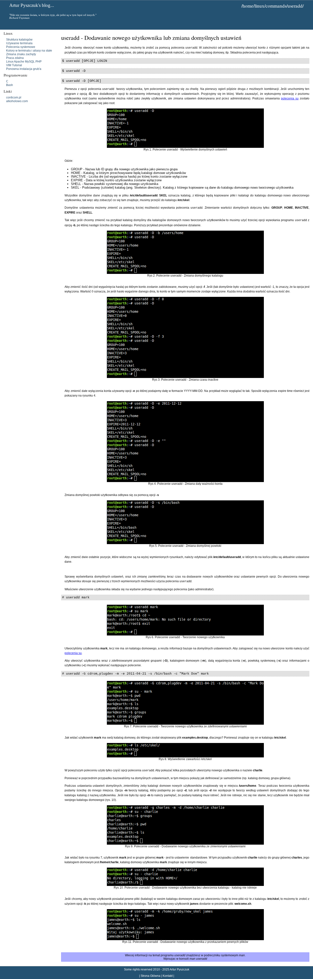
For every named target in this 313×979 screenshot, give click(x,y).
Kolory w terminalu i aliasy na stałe (29, 50)
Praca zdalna (15, 58)
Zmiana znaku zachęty (21, 54)
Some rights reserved (138, 969)
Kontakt (168, 976)
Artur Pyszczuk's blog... (31, 5)
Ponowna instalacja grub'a (23, 69)
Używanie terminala (19, 43)
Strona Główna (150, 976)
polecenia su (290, 98)
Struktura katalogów (19, 39)
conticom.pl (13, 97)
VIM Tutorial (14, 65)
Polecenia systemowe (20, 47)
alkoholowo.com (17, 101)
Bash (9, 85)
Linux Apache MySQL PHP (24, 61)
